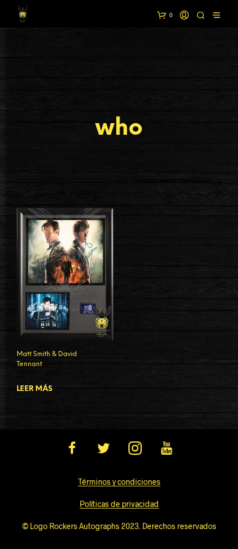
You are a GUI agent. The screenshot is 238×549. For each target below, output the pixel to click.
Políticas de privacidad (119, 504)
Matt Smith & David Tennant (47, 359)
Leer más (35, 389)
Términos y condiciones (119, 481)
